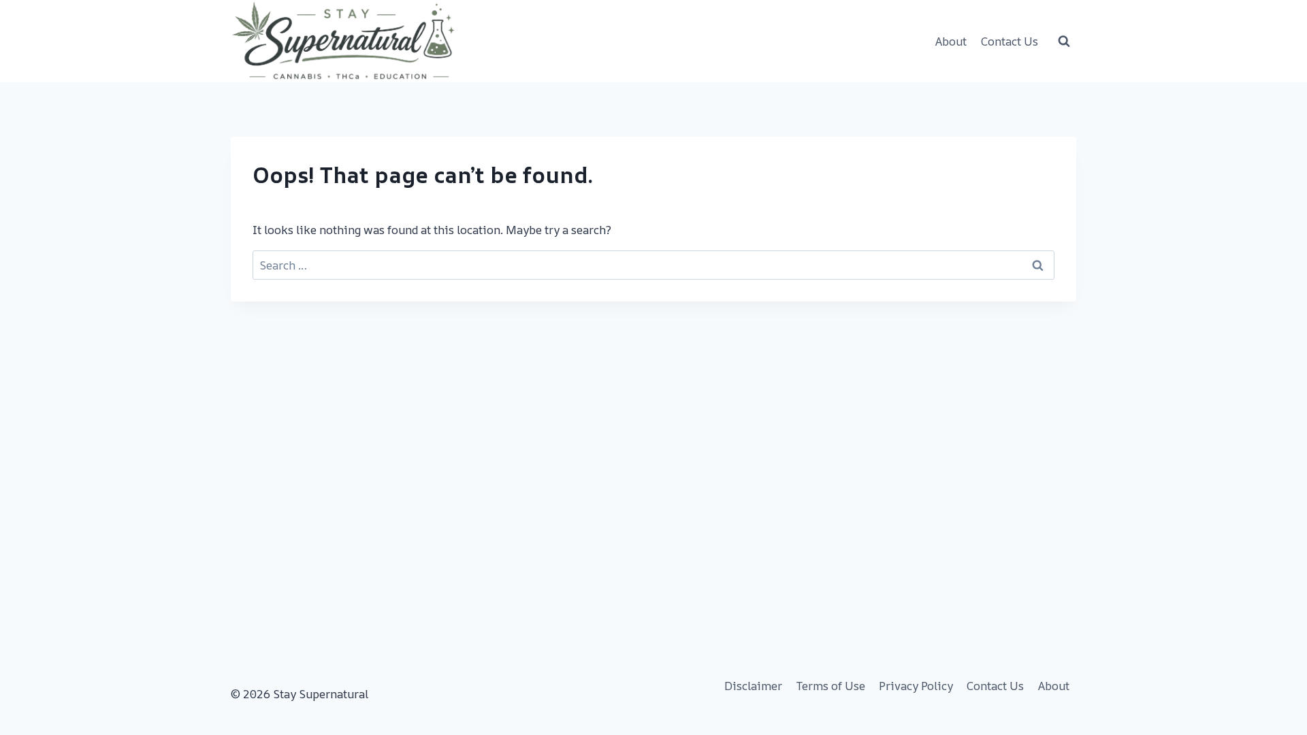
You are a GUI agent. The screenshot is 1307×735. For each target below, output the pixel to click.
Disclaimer (753, 685)
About (951, 41)
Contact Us (1009, 41)
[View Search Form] (1064, 41)
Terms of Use (830, 685)
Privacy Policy (916, 685)
